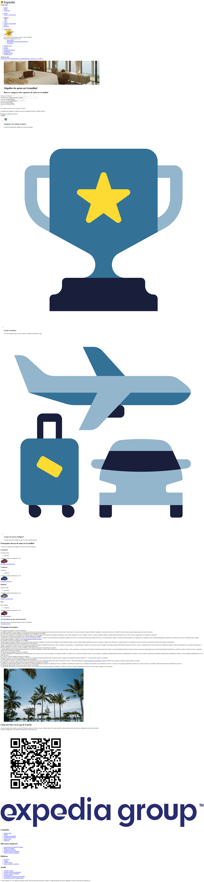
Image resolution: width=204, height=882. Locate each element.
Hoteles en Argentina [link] (9, 848)
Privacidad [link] (6, 859)
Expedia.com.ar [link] (8, 45)
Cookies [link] (6, 861)
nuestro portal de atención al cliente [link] (33, 639)
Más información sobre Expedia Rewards (17, 41)
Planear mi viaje (5, 57)
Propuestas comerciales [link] (9, 837)
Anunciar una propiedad (10, 23)
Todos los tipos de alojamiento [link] (11, 852)
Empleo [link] (6, 834)
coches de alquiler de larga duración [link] (93, 660)
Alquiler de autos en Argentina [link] (11, 851)
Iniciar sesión (7, 29)
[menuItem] (7, 58)
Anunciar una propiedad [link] (10, 836)
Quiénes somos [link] (7, 833)
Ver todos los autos (5, 623)
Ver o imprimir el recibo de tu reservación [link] (14, 876)
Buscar (3, 115)
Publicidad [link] (6, 840)
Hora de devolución (6, 104)
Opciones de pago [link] (8, 875)
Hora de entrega (5, 102)
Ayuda (5, 25)
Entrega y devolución (6, 96)
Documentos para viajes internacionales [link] (14, 878)
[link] (17, 8)
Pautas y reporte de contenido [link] (11, 864)
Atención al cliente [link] (8, 870)
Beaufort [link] (6, 48)
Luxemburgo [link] (7, 51)
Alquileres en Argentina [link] (10, 850)
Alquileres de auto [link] (8, 53)
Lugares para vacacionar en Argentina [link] (13, 847)
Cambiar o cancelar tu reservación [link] (12, 872)
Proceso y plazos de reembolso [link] (11, 873)
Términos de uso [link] (8, 862)
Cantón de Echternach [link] (9, 50)
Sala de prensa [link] (7, 839)
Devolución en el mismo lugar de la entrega (11, 97)
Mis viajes (6, 26)
